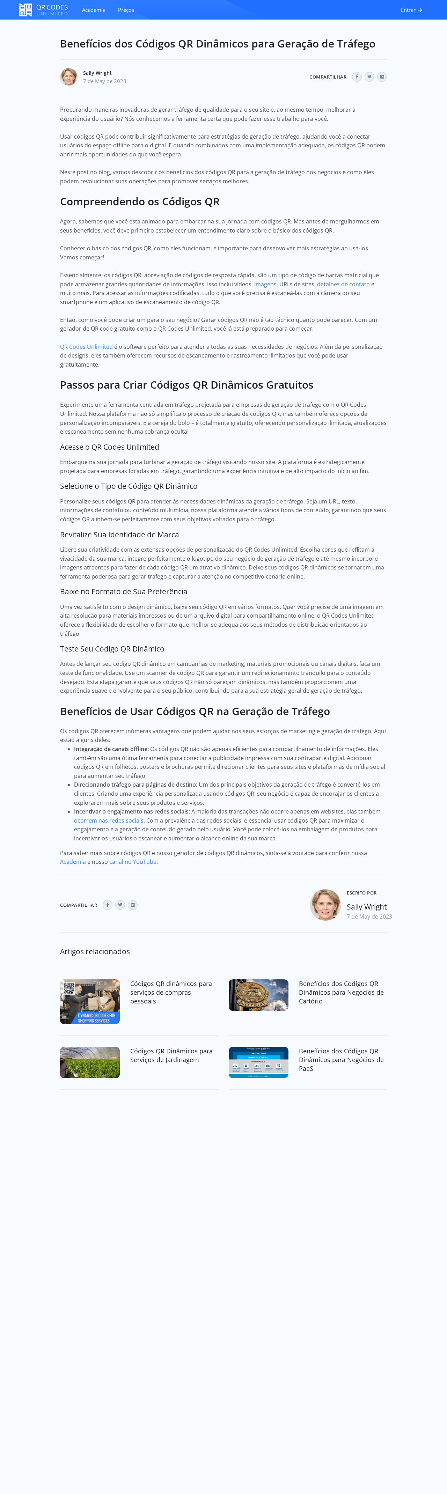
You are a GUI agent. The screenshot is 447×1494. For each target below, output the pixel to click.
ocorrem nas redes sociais (109, 820)
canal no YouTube (132, 862)
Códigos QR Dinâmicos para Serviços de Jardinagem (171, 1055)
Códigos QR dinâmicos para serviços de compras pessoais (171, 992)
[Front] (47, 10)
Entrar (409, 9)
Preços (126, 9)
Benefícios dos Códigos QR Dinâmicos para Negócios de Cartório (341, 992)
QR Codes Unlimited (86, 347)
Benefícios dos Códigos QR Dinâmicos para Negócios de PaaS (341, 1060)
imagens (265, 284)
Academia (93, 9)
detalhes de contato (343, 284)
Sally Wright (97, 72)
